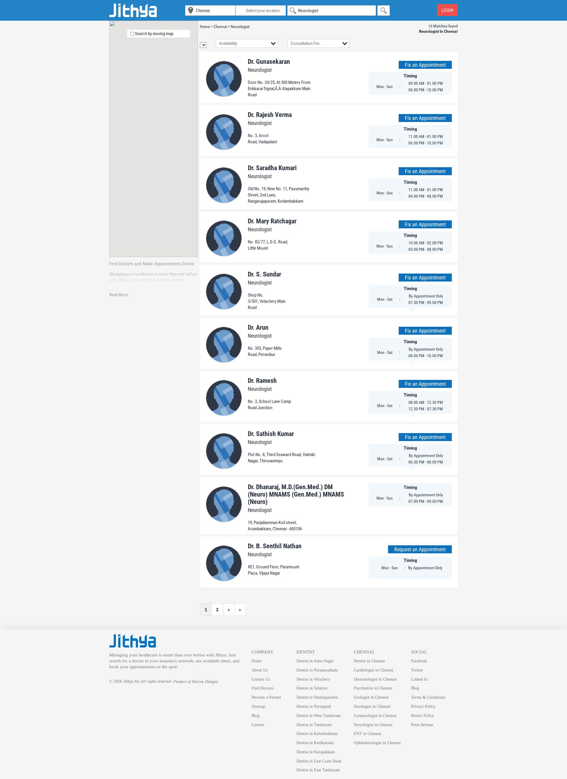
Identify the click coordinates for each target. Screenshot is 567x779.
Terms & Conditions (428, 697)
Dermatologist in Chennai (375, 679)
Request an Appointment (420, 549)
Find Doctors (262, 688)
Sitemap (258, 706)
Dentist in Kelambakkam (317, 733)
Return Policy (422, 715)
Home (257, 661)
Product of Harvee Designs (195, 681)
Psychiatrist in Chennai (373, 688)
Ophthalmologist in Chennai (377, 743)
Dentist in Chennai (369, 661)
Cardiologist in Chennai (373, 670)
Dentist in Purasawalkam (317, 670)
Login (447, 10)
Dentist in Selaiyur (312, 688)
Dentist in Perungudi (313, 706)
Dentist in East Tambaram (318, 770)
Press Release (422, 725)
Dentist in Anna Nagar (315, 661)
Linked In (419, 679)
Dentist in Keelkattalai (315, 743)
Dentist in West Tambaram (318, 715)
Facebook (419, 661)
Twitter (417, 670)
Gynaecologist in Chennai (375, 715)
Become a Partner (266, 697)
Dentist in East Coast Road (318, 761)
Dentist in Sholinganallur (317, 697)
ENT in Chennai (367, 733)
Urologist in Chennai (371, 697)
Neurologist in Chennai (373, 725)
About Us (260, 670)
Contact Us (261, 679)
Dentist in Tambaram (314, 725)
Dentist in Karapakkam (315, 752)
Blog (256, 715)
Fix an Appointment (425, 65)
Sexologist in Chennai (372, 706)
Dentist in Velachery (313, 679)
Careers (258, 725)
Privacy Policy (423, 706)
